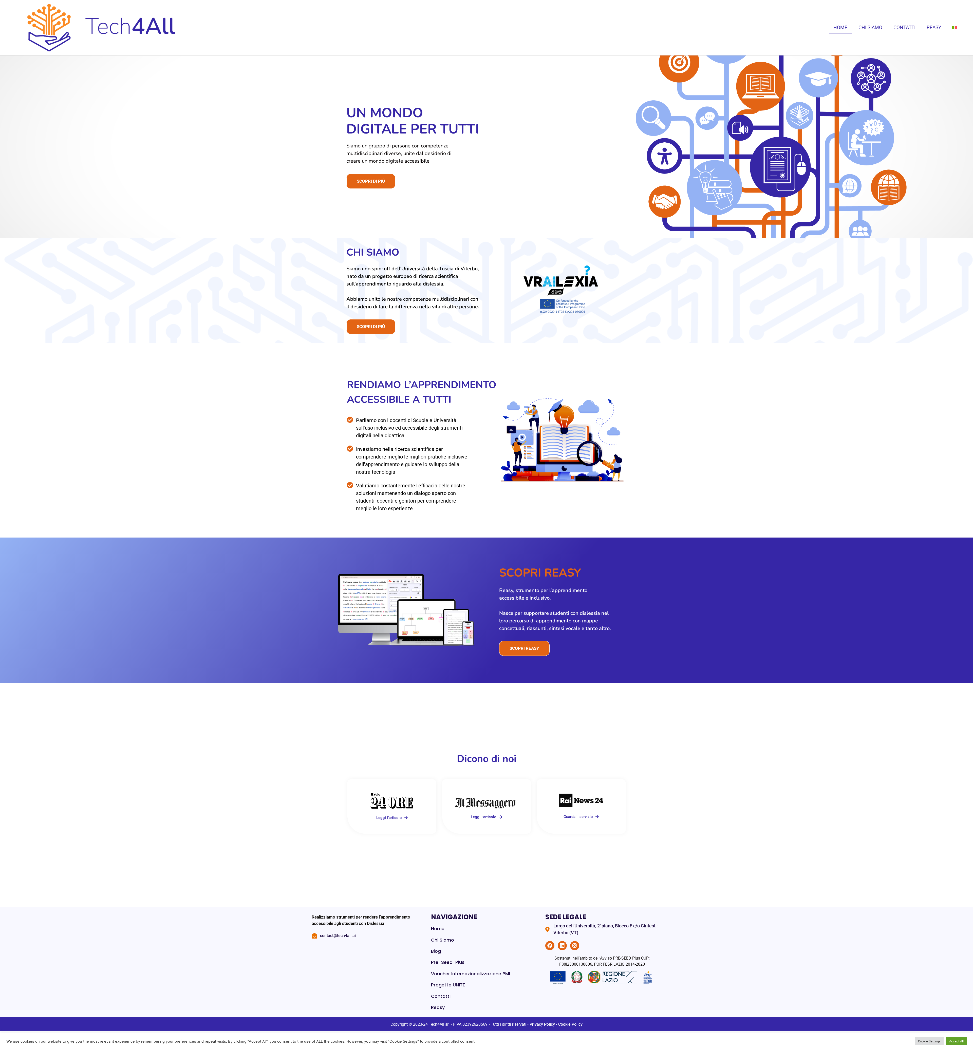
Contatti (904, 27)
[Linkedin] (562, 945)
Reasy (934, 27)
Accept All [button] (956, 1041)
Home (840, 27)
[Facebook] (549, 945)
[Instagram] (574, 945)
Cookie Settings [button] (929, 1041)
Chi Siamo (870, 27)
